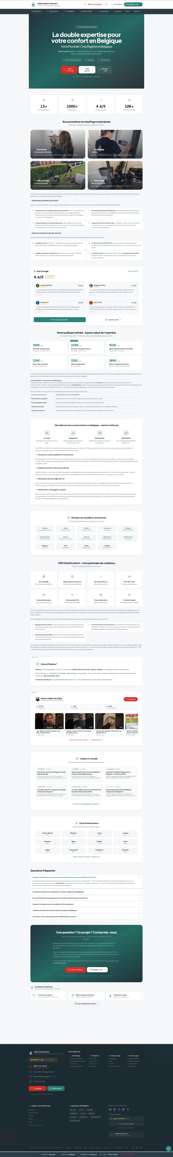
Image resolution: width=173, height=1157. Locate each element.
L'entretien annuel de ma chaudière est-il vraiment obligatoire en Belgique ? (58, 892)
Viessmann (73, 1113)
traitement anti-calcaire (131, 223)
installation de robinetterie (111, 253)
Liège (30, 1122)
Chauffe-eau (93, 1063)
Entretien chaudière (76, 1058)
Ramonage (104, 11)
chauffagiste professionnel (91, 645)
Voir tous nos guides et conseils (86, 804)
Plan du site (107, 1148)
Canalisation (112, 1058)
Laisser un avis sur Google (125, 1128)
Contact (136, 11)
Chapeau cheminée (134, 1061)
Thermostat (73, 1063)
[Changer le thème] (106, 4)
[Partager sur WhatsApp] (119, 1109)
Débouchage (87, 11)
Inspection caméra (114, 1066)
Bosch (83, 1113)
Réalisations (78, 1148)
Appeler (39, 1088)
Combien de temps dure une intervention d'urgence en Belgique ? (55, 910)
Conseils (117, 11)
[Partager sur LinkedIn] (123, 1109)
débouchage (71, 673)
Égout (110, 1061)
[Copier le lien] (128, 1109)
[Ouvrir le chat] (168, 1148)
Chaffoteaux (75, 1120)
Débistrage (131, 1066)
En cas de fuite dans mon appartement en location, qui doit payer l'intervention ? (60, 898)
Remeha (91, 1113)
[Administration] (141, 1147)
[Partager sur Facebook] (114, 1109)
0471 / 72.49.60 (70, 70)
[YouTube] (110, 1109)
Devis (127, 11)
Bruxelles (31, 1109)
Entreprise (37, 11)
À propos (69, 1148)
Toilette (111, 1063)
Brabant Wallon (33, 1112)
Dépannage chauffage (76, 1066)
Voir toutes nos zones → (36, 1125)
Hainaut (31, 1116)
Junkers (89, 1110)
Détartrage (92, 1066)
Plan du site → (96, 857)
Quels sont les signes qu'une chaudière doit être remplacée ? (53, 904)
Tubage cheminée (133, 1058)
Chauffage (53, 11)
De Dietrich (84, 1117)
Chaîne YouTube (96, 740)
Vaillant (73, 1110)
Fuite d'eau (92, 1058)
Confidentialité (117, 1148)
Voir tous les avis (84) (127, 1124)
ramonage (82, 673)
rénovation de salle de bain (100, 227)
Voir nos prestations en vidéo (79, 740)
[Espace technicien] (137, 1147)
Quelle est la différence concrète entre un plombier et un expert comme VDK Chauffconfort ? (64, 877)
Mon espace (118, 4)
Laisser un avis (113, 320)
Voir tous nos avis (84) (60, 320)
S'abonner (132, 699)
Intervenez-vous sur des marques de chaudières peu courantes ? (55, 917)
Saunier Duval (96, 1117)
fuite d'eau (50, 243)
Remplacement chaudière (77, 1061)
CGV (126, 1148)
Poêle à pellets (132, 1063)
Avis (85, 1148)
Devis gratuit (87, 70)
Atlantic (73, 1117)
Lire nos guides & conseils (86, 1003)
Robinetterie (93, 1061)
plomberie (76, 645)
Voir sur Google (132, 271)
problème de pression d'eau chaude (54, 225)
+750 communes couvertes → (82, 857)
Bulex (81, 1110)
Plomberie (70, 11)
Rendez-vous (133, 4)
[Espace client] (133, 1147)
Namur (31, 1118)
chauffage (62, 673)
